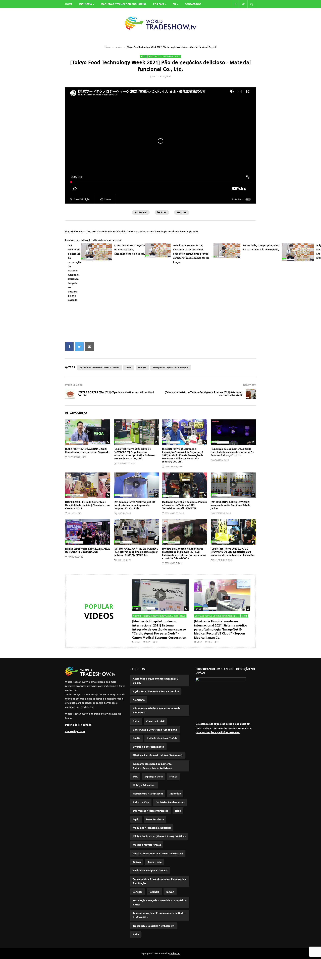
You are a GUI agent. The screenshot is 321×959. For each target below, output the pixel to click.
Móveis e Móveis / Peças (147, 844)
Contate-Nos (193, 4)
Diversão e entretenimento (148, 746)
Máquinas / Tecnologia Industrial (123, 4)
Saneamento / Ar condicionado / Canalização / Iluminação (159, 881)
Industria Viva (141, 802)
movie (119, 47)
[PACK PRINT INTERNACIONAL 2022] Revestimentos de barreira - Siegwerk (87, 450)
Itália (178, 810)
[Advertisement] (160, 323)
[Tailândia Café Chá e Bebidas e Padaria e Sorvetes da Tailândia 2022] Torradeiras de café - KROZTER (184, 505)
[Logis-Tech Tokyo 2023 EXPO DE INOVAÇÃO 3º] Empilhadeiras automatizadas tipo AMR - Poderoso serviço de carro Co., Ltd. (134, 453)
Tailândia (154, 891)
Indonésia (175, 793)
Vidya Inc (175, 953)
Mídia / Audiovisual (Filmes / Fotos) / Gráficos (159, 836)
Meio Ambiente (155, 819)
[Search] (251, 4)
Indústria (85, 4)
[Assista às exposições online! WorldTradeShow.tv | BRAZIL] (160, 23)
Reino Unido (154, 862)
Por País (158, 4)
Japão (128, 367)
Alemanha (139, 699)
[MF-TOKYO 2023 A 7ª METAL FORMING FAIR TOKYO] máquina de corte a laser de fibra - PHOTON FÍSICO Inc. (136, 552)
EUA (135, 776)
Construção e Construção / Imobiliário (155, 729)
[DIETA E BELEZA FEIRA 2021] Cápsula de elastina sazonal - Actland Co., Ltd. (116, 394)
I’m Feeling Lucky (75, 731)
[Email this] (89, 346)
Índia (136, 934)
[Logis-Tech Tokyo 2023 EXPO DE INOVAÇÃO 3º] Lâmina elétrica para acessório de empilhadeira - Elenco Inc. (233, 552)
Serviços (142, 367)
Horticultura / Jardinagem (148, 793)
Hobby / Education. (144, 785)
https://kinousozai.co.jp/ (106, 240)
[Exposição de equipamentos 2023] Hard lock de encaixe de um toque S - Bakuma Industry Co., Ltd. (232, 452)
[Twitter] (243, 4)
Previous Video (73, 384)
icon (87, 431)
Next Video (249, 384)
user (137, 641)
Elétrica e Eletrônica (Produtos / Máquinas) (157, 755)
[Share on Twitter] (79, 346)
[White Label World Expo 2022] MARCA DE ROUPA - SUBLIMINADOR (87, 550)
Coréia (136, 738)
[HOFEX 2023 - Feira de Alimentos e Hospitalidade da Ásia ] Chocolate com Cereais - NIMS (87, 505)
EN (174, 4)
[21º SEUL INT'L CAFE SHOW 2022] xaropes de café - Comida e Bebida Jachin (230, 505)
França (173, 776)
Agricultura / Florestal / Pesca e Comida (99, 367)
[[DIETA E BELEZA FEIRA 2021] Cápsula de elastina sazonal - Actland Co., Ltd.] (70, 394)
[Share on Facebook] (69, 346)
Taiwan (170, 891)
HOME (68, 4)
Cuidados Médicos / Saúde (162, 738)
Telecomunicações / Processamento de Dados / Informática (159, 915)
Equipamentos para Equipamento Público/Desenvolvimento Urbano (152, 766)
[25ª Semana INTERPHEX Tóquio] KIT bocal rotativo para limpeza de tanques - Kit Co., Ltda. (134, 505)
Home (108, 47)
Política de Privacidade (78, 724)
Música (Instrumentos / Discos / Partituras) (158, 853)
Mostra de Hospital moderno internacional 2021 (155, 616)
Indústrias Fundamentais (170, 802)
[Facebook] (235, 4)
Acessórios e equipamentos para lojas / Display (155, 680)
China (136, 721)
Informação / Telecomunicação (150, 810)
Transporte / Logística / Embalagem (170, 367)
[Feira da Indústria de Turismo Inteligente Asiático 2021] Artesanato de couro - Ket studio (204, 394)
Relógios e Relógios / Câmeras (150, 870)
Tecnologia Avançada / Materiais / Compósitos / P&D (159, 902)
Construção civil (155, 721)
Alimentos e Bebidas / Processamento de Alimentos (156, 710)
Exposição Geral (153, 776)
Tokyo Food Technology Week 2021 (164, 56)
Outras (137, 862)
